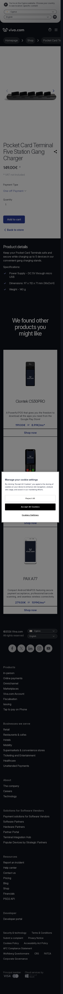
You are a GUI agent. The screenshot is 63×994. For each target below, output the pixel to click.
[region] (30, 497)
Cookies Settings (30, 515)
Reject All (30, 498)
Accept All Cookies (30, 507)
